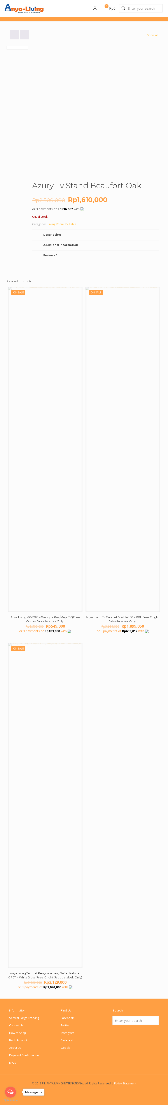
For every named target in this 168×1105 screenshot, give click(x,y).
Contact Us (16, 1025)
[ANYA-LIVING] (24, 8)
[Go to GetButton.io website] (11, 1100)
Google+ (66, 1048)
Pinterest (67, 1040)
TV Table (70, 224)
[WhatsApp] (78, 1089)
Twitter (65, 1025)
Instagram (67, 1033)
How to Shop (17, 1033)
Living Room (56, 224)
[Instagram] (90, 1089)
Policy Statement (125, 1083)
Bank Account (18, 1040)
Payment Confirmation (24, 1055)
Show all (152, 35)
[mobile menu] (79, 8)
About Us (15, 1048)
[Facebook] (84, 1089)
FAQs (12, 1062)
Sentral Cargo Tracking (24, 1018)
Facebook (67, 1018)
